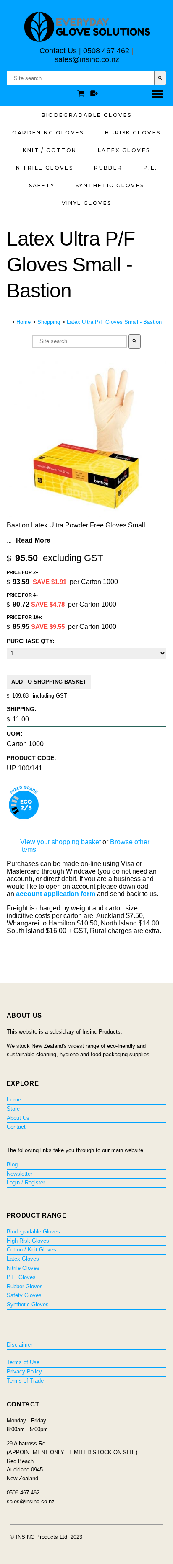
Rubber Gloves (25, 1286)
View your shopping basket (60, 841)
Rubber (108, 168)
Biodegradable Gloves (87, 115)
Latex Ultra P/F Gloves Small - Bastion (114, 322)
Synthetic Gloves (110, 185)
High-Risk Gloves (28, 1241)
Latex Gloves (124, 150)
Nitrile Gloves (44, 168)
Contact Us (58, 51)
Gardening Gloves (48, 132)
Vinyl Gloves (87, 203)
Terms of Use (23, 1362)
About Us (18, 1118)
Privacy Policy (24, 1371)
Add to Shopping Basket (48, 682)
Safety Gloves (24, 1295)
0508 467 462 (106, 51)
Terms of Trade (25, 1381)
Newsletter (19, 1174)
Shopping (48, 322)
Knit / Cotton (49, 150)
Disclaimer (19, 1345)
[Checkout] (94, 94)
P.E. (150, 168)
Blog (12, 1164)
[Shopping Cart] (82, 94)
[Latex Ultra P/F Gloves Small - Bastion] (86, 515)
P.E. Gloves (21, 1277)
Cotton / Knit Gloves (31, 1249)
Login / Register (26, 1182)
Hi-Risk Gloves (133, 132)
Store (13, 1109)
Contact (16, 1127)
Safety (42, 185)
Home (23, 322)
